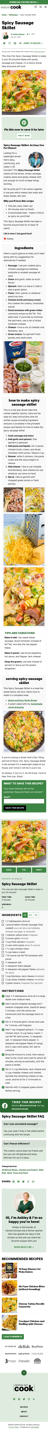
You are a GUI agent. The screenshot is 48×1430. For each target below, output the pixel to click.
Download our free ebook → (24, 2)
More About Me (22, 1247)
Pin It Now (24, 135)
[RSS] (33, 1399)
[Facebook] (14, 1399)
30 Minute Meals (10, 1170)
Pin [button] (24, 870)
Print (39, 870)
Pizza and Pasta (20, 1173)
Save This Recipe (14, 808)
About (24, 1412)
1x (25, 915)
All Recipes (13, 15)
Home (4, 15)
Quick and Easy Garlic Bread (22, 700)
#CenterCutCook (20, 1109)
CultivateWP (34, 1427)
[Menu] (45, 6)
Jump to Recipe (32, 43)
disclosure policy (39, 51)
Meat (9, 1173)
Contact (24, 1416)
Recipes (24, 1407)
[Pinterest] (19, 1399)
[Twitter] (24, 1399)
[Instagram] (28, 1399)
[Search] (40, 6)
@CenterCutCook (28, 1105)
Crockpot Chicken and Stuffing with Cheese (31, 1322)
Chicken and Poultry (28, 1170)
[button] (2, 878)
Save (8, 870)
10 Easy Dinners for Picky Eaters (30, 1270)
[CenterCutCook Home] (11, 7)
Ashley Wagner (19, 34)
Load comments (13, 1336)
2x (30, 915)
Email (7, 797)
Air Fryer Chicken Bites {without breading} (32, 1288)
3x (36, 915)
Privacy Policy (14, 1427)
